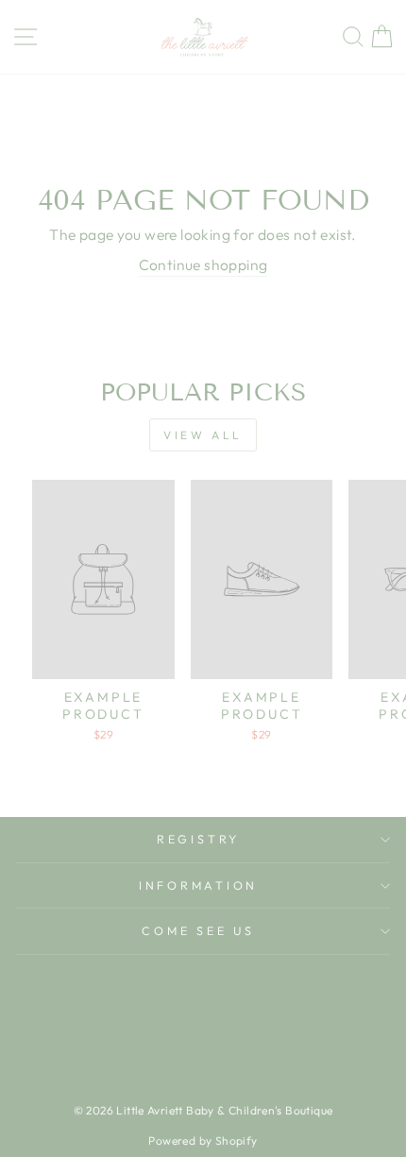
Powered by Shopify (202, 1140)
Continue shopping (203, 264)
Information (198, 885)
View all (203, 435)
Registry (198, 838)
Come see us (198, 930)
